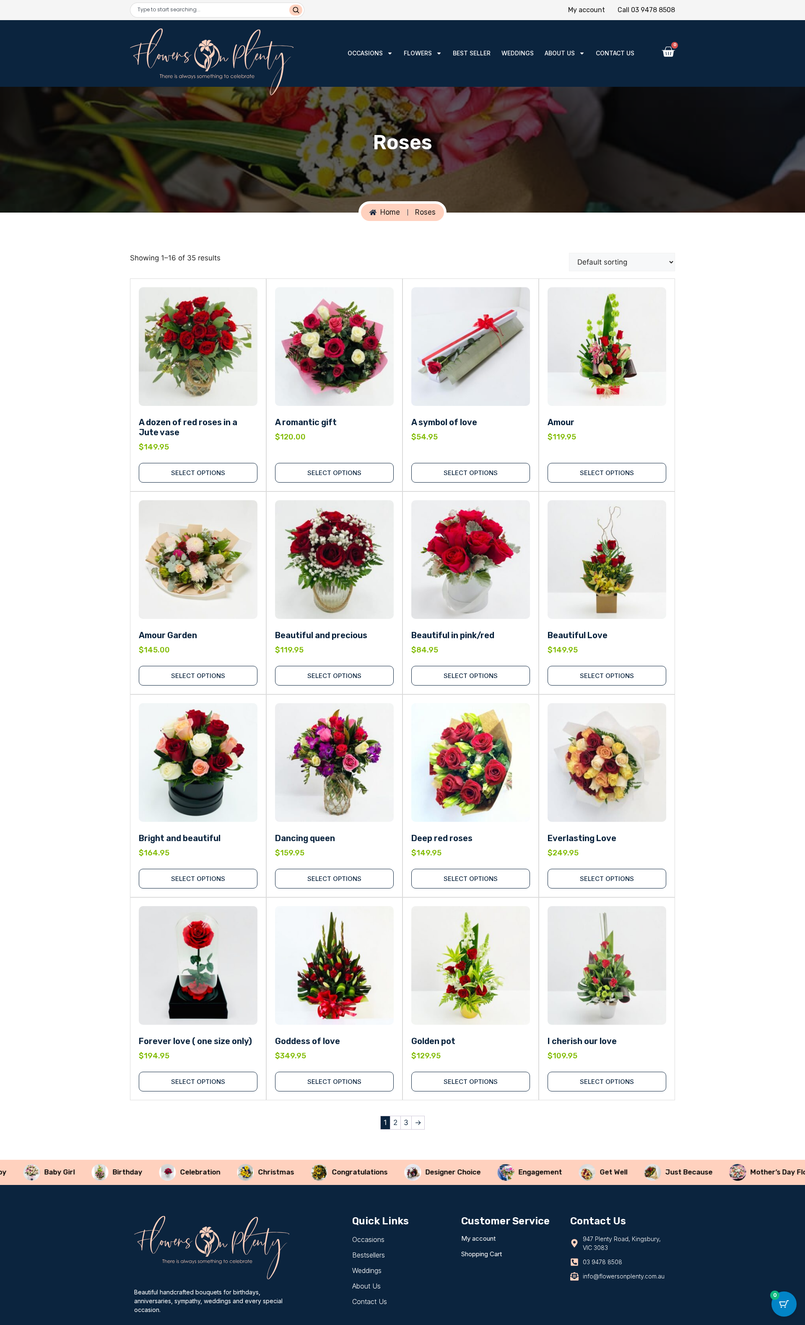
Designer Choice (415, 1172)
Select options (471, 676)
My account (586, 10)
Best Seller (472, 53)
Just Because (651, 1172)
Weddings (517, 53)
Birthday (89, 1172)
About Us (560, 53)
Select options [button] (198, 473)
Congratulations (322, 1172)
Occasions (365, 53)
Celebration (162, 1172)
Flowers (418, 53)
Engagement (502, 1172)
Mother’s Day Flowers (749, 1172)
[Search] (295, 10)
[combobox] (210, 10)
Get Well (575, 1172)
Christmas (238, 1172)
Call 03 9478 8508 (646, 10)
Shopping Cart (481, 1254)
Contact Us (615, 53)
